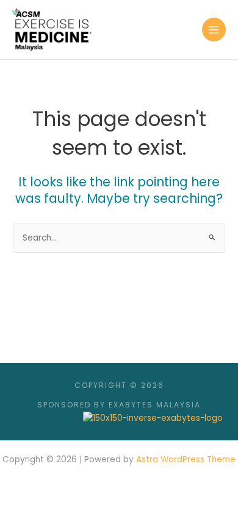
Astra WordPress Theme (186, 459)
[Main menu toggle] (214, 29)
